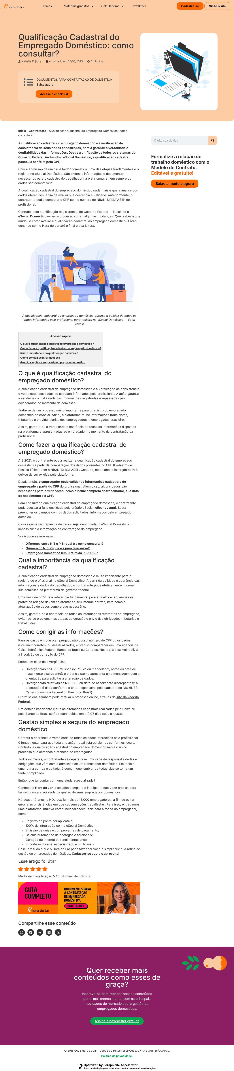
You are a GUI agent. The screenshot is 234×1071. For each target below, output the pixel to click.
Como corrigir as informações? (40, 357)
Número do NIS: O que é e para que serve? (58, 548)
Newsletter (138, 6)
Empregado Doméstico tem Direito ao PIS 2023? (62, 553)
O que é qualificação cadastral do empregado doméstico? (57, 343)
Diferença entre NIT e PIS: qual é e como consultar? (65, 543)
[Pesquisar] (212, 140)
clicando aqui (105, 507)
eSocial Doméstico (32, 216)
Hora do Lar (44, 788)
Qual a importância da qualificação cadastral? (49, 353)
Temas (47, 6)
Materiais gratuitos (76, 6)
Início (22, 131)
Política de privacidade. (117, 1056)
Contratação (37, 131)
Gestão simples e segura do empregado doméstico (52, 362)
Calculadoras (110, 6)
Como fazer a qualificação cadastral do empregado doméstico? (60, 348)
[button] (21, 932)
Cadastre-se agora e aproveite (95, 853)
